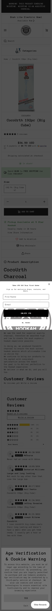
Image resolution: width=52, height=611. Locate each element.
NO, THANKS (26, 322)
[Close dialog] (49, 284)
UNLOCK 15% (26, 313)
